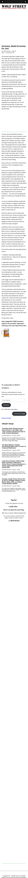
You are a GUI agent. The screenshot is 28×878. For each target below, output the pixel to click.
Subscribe (6, 405)
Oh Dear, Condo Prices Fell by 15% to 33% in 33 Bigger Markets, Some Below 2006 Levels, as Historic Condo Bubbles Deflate (13, 481)
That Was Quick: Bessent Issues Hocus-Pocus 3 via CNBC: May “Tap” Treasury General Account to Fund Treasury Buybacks (13, 431)
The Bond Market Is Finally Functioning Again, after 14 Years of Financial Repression (14, 446)
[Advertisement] (14, 28)
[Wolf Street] (14, 9)
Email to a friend (6, 418)
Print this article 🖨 (19, 413)
